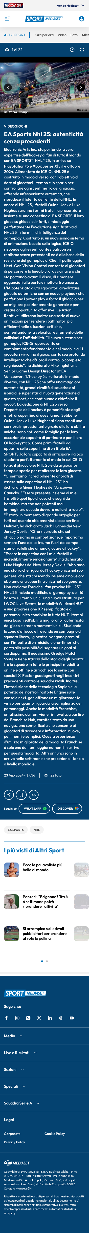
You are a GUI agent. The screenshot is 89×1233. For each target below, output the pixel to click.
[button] (44, 19)
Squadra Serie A (18, 1103)
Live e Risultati (16, 1052)
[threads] (60, 1018)
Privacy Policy (14, 1142)
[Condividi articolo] (9, 795)
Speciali (11, 1086)
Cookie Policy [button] (54, 1133)
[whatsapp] (28, 1018)
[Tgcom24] (13, 5)
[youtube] (71, 1018)
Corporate (12, 1133)
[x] (39, 1018)
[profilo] (81, 18)
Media (9, 1035)
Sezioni (10, 1069)
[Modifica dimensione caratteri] (34, 795)
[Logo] (44, 19)
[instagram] (17, 1018)
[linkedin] (49, 1018)
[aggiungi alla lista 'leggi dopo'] (21, 795)
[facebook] (6, 1018)
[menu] (7, 18)
